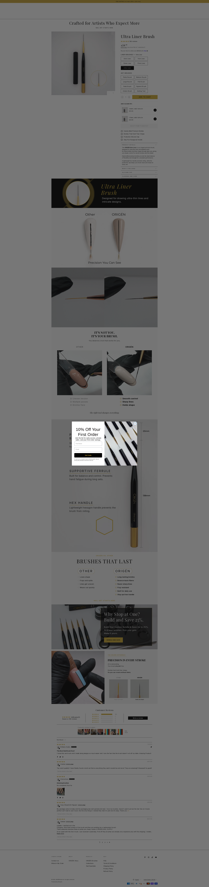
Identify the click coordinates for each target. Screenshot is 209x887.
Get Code (88, 455)
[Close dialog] (135, 423)
